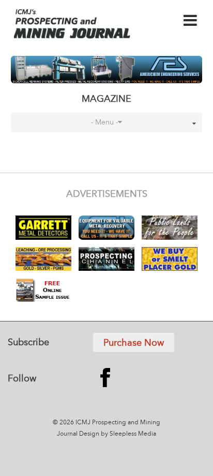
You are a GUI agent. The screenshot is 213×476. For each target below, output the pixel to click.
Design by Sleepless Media (117, 434)
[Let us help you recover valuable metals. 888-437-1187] (107, 69)
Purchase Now (133, 343)
